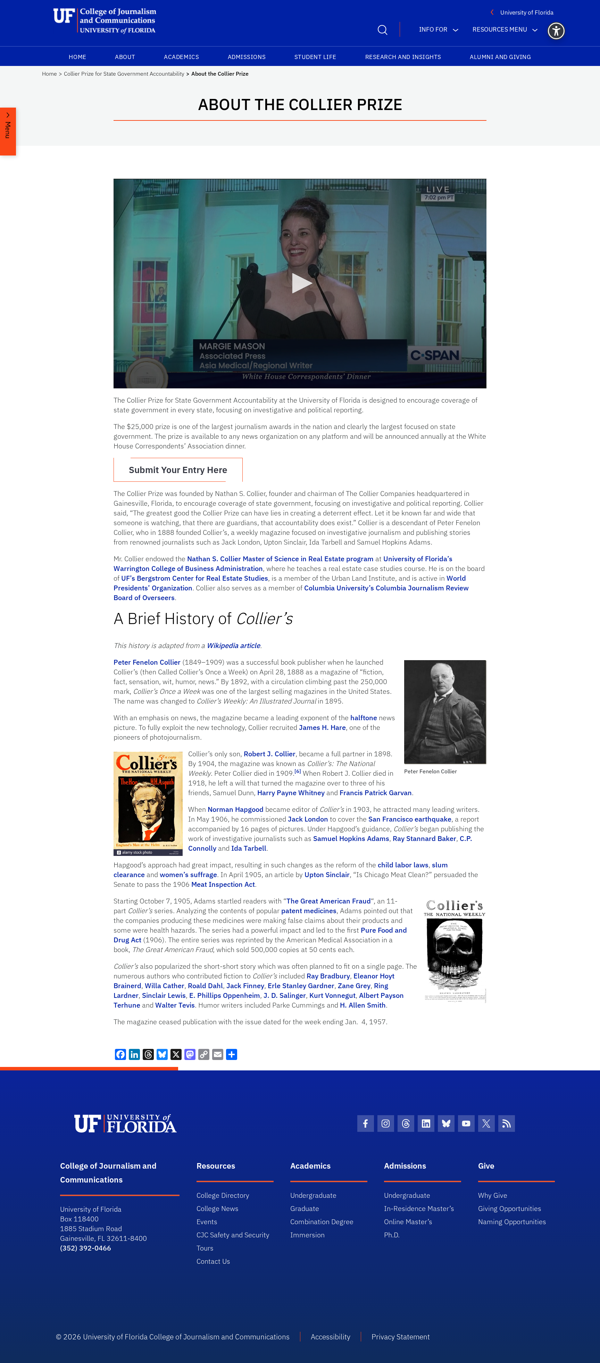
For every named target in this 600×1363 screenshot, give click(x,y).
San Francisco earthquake (409, 819)
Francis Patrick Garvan (376, 792)
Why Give (492, 1195)
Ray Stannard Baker (424, 838)
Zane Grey (354, 985)
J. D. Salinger (285, 995)
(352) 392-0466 (85, 1248)
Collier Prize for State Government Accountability (124, 73)
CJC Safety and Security (233, 1234)
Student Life (315, 57)
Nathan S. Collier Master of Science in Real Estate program (280, 558)
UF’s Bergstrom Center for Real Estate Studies (194, 578)
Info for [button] (433, 29)
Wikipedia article (233, 645)
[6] (297, 771)
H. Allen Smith (363, 1005)
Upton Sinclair (327, 874)
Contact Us (213, 1261)
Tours (205, 1248)
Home (77, 57)
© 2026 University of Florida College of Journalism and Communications (173, 1336)
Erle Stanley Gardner (301, 985)
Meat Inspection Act (223, 884)
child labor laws (403, 864)
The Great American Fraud (328, 901)
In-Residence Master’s (419, 1208)
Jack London (308, 819)
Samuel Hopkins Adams (351, 838)
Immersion (307, 1234)
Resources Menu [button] (500, 29)
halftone (363, 717)
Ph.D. (392, 1234)
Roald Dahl (205, 985)
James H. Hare (322, 727)
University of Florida (526, 12)
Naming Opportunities (512, 1221)
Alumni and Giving (500, 57)
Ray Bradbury (328, 976)
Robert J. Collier (269, 753)
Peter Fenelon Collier (147, 662)
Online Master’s (408, 1221)
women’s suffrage (188, 874)
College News (218, 1208)
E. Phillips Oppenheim (224, 995)
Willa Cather (164, 985)
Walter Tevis (175, 1005)
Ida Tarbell (248, 848)
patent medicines (308, 910)
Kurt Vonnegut (332, 995)
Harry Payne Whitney (291, 792)
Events (207, 1221)
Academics (181, 57)
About (125, 57)
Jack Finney (245, 985)
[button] (556, 31)
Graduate (304, 1208)
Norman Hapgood (236, 809)
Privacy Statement (401, 1336)
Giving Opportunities (509, 1208)
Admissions (247, 57)
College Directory (223, 1195)
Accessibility (330, 1336)
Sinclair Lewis (164, 995)
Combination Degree (321, 1221)
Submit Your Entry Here (178, 470)
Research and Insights (403, 57)
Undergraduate (313, 1195)
